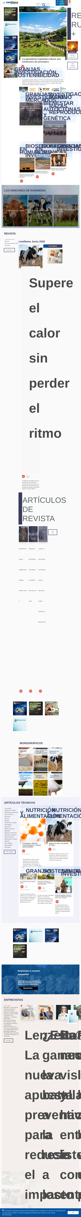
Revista (57, 3)
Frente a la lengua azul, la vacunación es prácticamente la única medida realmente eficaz (11, 1028)
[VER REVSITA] (54, 848)
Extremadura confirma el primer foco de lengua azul (42, 172)
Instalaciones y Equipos (11, 822)
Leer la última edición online (12, 243)
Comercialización (9, 814)
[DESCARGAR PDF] (23, 65)
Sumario (7, 241)
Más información (7, 1214)
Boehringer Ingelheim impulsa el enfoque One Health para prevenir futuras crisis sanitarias (63, 896)
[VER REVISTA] (28, 475)
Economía (8, 816)
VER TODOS (9, 851)
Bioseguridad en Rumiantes (12, 812)
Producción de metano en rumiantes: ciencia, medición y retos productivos (45, 883)
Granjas (7, 820)
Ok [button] (73, 1212)
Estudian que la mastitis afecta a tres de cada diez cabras (58, 169)
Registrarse (9, 250)
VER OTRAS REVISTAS (72, 65)
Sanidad (7, 841)
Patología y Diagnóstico (11, 835)
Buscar (38, 3)
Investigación (9, 824)
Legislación (8, 826)
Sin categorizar (9, 843)
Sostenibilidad (36, 75)
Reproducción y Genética (11, 839)
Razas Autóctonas (10, 837)
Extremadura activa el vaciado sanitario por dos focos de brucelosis (27, 176)
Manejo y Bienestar (58, 100)
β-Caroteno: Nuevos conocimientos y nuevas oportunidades (32, 845)
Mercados (40, 100)
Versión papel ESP (72, 56)
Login (66, 3)
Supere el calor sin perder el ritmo (59, 844)
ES (69, 3)
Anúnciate (8, 245)
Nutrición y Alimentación (11, 832)
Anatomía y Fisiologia (11, 810)
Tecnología (8, 847)
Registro (62, 3)
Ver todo (8, 1040)
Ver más (31, 113)
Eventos (7, 818)
